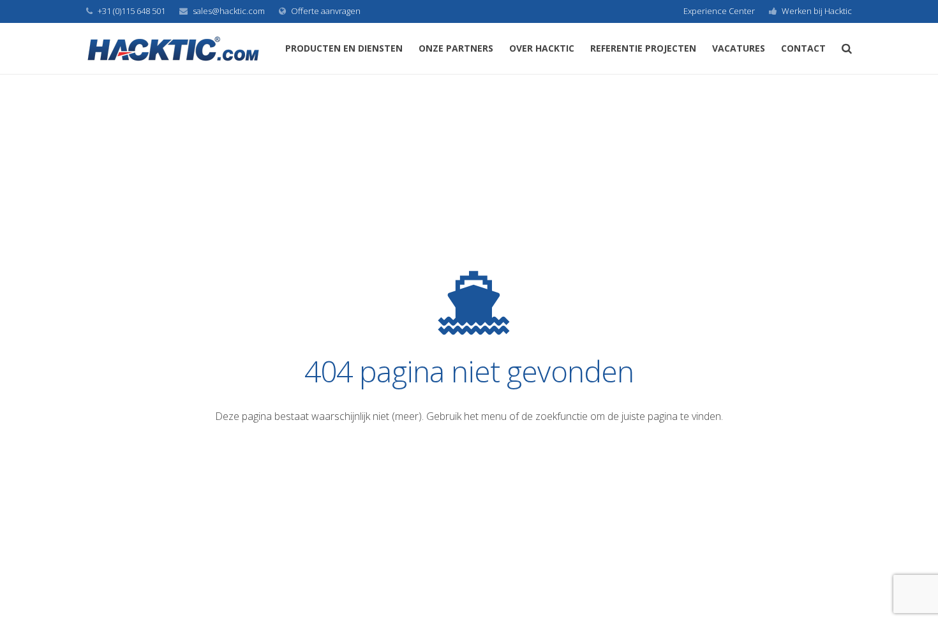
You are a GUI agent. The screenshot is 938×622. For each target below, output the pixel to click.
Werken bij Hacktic (817, 11)
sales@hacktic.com (229, 11)
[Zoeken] (846, 48)
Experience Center (719, 11)
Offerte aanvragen (326, 11)
